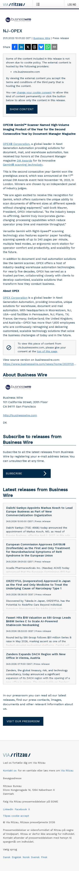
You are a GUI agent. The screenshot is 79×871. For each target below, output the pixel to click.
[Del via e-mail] (54, 47)
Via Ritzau (67, 770)
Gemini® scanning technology (23, 164)
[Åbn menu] (39, 4)
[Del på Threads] (34, 47)
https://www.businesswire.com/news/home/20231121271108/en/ (39, 364)
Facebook (21, 809)
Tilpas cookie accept (16, 815)
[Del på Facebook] (15, 47)
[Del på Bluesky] (41, 47)
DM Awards (24, 160)
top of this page (47, 351)
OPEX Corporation (15, 297)
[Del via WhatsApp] (48, 47)
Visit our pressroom (23, 721)
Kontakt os (10, 770)
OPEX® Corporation (16, 144)
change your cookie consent (34, 92)
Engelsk (16, 857)
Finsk (44, 857)
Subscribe (14, 473)
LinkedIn (8, 809)
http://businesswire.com (20, 415)
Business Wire (41, 38)
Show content (22, 109)
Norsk (26, 857)
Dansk (6, 857)
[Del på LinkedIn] (21, 47)
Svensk (35, 857)
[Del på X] (28, 47)
